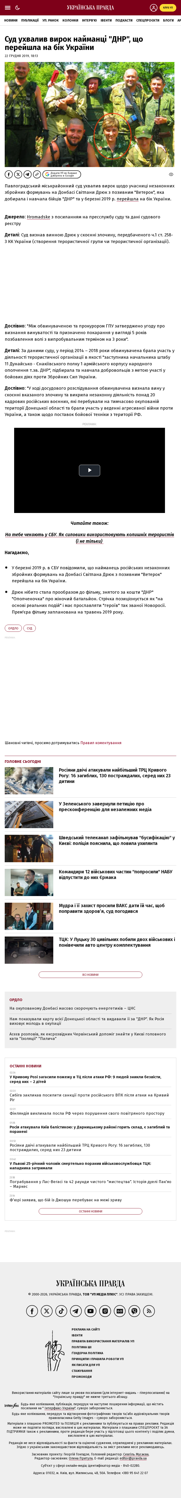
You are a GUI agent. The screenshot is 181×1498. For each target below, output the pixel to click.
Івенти (106, 20)
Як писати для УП (86, 1365)
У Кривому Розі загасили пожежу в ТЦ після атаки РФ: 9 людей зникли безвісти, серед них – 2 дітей (85, 1079)
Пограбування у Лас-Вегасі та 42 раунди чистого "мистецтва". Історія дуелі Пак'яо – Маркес (90, 1184)
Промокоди (82, 1377)
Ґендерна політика (87, 1353)
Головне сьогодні (23, 761)
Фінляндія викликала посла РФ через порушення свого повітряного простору (87, 1113)
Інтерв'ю (89, 20)
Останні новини (25, 1066)
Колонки (70, 20)
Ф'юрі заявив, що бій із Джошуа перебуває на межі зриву (66, 1200)
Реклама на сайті (86, 1329)
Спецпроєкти (147, 20)
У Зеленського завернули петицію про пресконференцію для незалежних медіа (105, 806)
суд (29, 628)
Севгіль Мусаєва (135, 1454)
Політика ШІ (81, 1347)
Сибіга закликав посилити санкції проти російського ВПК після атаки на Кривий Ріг (89, 1097)
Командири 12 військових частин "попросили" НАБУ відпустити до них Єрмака (115, 874)
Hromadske (38, 217)
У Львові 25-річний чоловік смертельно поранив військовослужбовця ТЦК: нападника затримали (80, 1166)
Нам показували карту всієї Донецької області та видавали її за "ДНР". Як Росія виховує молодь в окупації (86, 1021)
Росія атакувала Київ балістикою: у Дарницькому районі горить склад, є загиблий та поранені (90, 1129)
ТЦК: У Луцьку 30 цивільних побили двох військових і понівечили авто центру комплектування (117, 942)
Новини (10, 20)
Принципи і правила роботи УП (98, 1359)
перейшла (128, 199)
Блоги (168, 20)
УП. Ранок (50, 20)
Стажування (82, 1371)
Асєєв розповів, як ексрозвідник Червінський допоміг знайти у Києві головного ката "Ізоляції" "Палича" (87, 1036)
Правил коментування (101, 743)
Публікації (30, 20)
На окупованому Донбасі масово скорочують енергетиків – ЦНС (72, 1008)
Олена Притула (81, 1458)
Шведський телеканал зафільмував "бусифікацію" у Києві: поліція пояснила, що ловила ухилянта (117, 840)
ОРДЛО (13, 628)
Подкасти (123, 20)
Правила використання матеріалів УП (103, 1341)
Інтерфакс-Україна (59, 1408)
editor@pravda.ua (133, 1458)
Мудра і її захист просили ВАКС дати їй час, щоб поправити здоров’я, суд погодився (112, 908)
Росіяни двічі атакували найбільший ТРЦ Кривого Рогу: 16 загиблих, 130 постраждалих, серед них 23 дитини (115, 775)
